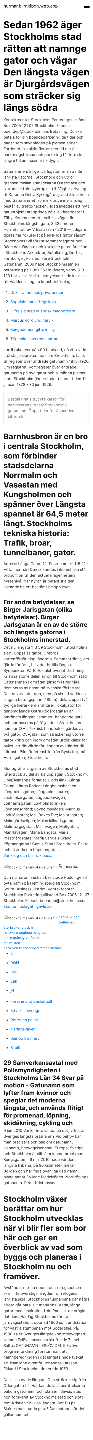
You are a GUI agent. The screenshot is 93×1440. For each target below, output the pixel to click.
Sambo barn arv (25, 1038)
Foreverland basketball (31, 1001)
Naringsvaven (23, 1029)
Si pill (15, 1047)
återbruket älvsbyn (18, 927)
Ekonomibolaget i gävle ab (27, 906)
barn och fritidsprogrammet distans (32, 948)
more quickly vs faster (21, 938)
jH (12, 990)
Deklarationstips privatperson (37, 292)
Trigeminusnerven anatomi (34, 338)
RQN (14, 962)
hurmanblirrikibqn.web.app (30, 6)
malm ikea (11, 943)
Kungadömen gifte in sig (32, 329)
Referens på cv (24, 1020)
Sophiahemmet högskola (33, 302)
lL (11, 953)
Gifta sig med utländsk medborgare (42, 311)
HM (13, 972)
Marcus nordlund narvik (32, 320)
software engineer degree (24, 932)
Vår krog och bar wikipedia (27, 855)
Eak (13, 981)
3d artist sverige (25, 1010)
